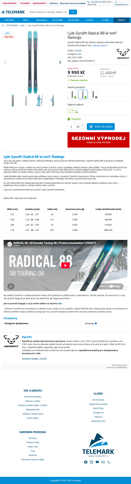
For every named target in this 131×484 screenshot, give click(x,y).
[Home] (3, 25)
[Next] (60, 62)
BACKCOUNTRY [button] (39, 3)
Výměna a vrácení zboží (32, 414)
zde (60, 303)
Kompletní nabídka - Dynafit (34, 358)
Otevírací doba (32, 442)
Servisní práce (98, 399)
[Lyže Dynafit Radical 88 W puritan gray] (72, 94)
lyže (79, 54)
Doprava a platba (32, 401)
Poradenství (98, 412)
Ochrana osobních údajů (28, 405)
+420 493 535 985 (98, 2)
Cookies (43, 405)
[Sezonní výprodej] (98, 140)
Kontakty (33, 438)
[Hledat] (73, 12)
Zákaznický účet (98, 421)
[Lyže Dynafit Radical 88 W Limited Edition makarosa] (93, 94)
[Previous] (5, 62)
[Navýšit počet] (83, 125)
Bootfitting (98, 408)
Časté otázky (33, 418)
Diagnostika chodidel (98, 404)
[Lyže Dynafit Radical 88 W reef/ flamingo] (82, 94)
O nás (32, 451)
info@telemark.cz (121, 4)
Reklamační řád (32, 409)
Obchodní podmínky (32, 396)
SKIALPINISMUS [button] (9, 3)
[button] (85, 462)
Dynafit (78, 50)
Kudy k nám (33, 446)
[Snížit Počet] (83, 128)
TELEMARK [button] (24, 3)
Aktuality (33, 455)
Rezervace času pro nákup (32, 459)
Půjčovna (98, 417)
